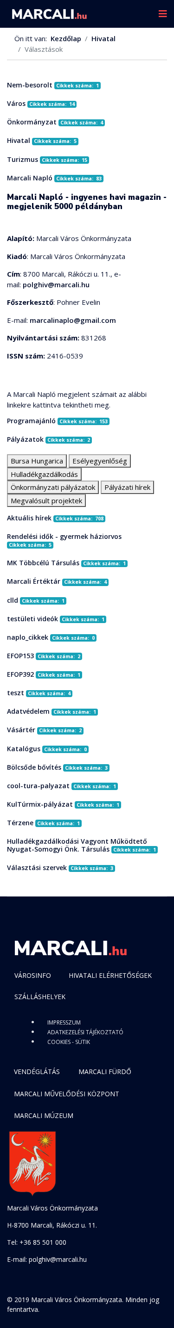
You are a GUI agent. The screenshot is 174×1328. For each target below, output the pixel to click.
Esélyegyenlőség (99, 460)
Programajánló (31, 420)
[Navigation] (163, 14)
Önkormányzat (32, 121)
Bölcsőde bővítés (34, 767)
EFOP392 (20, 674)
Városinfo (32, 975)
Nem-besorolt (29, 84)
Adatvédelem (28, 711)
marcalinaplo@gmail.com (73, 320)
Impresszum (64, 1022)
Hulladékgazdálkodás (44, 474)
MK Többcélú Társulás (43, 562)
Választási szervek (37, 867)
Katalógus (23, 748)
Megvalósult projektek (46, 500)
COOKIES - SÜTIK (68, 1042)
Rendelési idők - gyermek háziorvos (64, 536)
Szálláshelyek (39, 996)
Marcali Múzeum (43, 1115)
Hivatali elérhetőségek (110, 975)
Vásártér (21, 729)
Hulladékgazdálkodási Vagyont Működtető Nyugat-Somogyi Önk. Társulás (77, 845)
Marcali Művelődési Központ (66, 1093)
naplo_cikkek (27, 637)
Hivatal (18, 140)
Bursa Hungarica (37, 460)
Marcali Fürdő (104, 1071)
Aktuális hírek (29, 517)
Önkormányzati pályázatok (53, 487)
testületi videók (32, 618)
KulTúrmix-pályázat (40, 804)
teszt (15, 692)
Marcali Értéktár (33, 581)
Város (16, 103)
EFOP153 (20, 655)
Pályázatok (25, 439)
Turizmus (22, 159)
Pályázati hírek (127, 487)
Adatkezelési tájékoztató (85, 1032)
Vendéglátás (37, 1071)
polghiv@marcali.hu (56, 284)
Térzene (20, 822)
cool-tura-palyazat (38, 785)
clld (12, 600)
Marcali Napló (29, 177)
